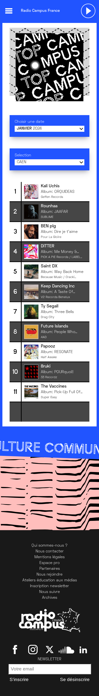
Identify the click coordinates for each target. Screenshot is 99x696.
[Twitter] (49, 649)
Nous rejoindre (49, 574)
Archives (49, 597)
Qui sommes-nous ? (49, 545)
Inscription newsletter (49, 586)
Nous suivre (49, 592)
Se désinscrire (75, 679)
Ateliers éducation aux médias (49, 580)
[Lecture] (88, 11)
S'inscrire (19, 679)
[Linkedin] (83, 649)
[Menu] (8, 11)
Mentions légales (49, 557)
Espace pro (49, 563)
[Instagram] (33, 649)
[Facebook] (16, 649)
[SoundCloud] (66, 649)
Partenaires (49, 569)
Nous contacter (50, 551)
